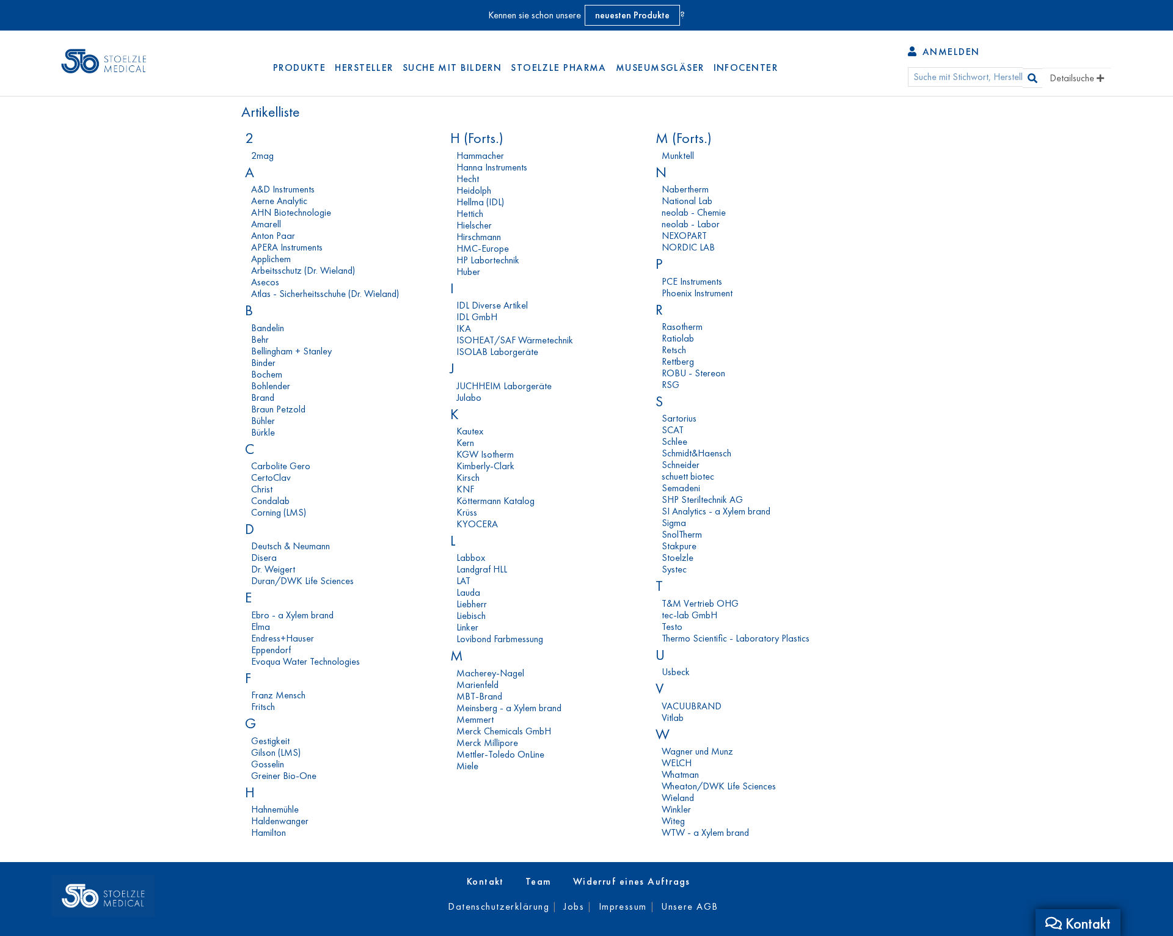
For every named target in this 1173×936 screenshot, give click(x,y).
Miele (467, 766)
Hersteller (364, 67)
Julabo (468, 397)
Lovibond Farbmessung (499, 639)
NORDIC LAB (688, 247)
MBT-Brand (479, 696)
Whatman (680, 774)
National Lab (687, 201)
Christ (261, 489)
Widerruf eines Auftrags (631, 881)
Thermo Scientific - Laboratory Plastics (735, 638)
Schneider (681, 464)
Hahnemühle (275, 809)
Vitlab (673, 717)
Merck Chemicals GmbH (503, 731)
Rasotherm (682, 326)
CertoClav (271, 477)
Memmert (475, 719)
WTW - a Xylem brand (705, 832)
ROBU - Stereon (693, 373)
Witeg (673, 821)
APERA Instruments (287, 247)
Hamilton (268, 832)
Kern (465, 442)
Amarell (266, 224)
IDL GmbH (476, 317)
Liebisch (471, 615)
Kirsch (468, 477)
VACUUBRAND (692, 706)
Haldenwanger (280, 821)
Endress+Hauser (282, 638)
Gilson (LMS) (276, 752)
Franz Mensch (278, 695)
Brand (262, 397)
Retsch (674, 350)
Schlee (674, 441)
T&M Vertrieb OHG (700, 603)
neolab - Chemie (694, 212)
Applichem (271, 259)
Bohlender (270, 386)
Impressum (623, 906)
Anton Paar (273, 235)
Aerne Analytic (279, 201)
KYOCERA (477, 524)
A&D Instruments (283, 189)
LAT (463, 581)
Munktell (678, 155)
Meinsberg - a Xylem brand (508, 708)
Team (538, 881)
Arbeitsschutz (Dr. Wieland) (303, 270)
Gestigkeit (270, 741)
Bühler (263, 420)
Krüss (466, 512)
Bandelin (267, 328)
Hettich (469, 213)
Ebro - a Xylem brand (292, 615)
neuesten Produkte (632, 15)
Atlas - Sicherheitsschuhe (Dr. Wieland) (325, 293)
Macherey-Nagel (490, 673)
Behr (260, 339)
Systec (674, 569)
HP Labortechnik (487, 260)
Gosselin (267, 764)
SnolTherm (682, 534)
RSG (670, 384)
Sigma (674, 522)
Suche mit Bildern (452, 67)
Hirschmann (478, 237)
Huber (468, 271)
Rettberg (678, 361)
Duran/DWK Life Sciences (302, 581)
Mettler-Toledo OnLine (500, 754)
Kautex (469, 431)
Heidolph (473, 190)
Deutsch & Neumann (290, 546)
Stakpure (679, 546)
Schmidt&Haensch (696, 453)
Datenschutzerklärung (498, 906)
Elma (260, 626)
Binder (263, 362)
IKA (463, 328)
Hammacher (480, 155)
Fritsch (263, 706)
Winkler (676, 809)
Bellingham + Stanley (291, 351)
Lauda (468, 592)
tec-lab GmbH (689, 615)
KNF (465, 489)
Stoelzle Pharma (559, 67)
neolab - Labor (691, 224)
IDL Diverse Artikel (492, 305)
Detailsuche (1073, 78)
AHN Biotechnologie (291, 212)
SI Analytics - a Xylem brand (716, 511)
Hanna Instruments (491, 167)
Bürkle (263, 432)
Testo (672, 626)
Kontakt (485, 881)
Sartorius (679, 418)
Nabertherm (685, 189)
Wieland (678, 797)
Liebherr (471, 604)
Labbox (470, 557)
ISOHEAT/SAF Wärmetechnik (514, 340)
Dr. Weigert (273, 569)
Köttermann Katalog (495, 500)
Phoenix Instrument (697, 293)
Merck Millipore (487, 742)
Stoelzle (677, 557)
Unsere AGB (689, 906)
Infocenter (746, 67)
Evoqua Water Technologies (305, 661)
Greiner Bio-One (283, 775)
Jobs (573, 906)
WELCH (677, 763)
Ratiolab (678, 338)
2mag (262, 155)
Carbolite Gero (280, 466)
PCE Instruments (692, 281)
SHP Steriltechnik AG (702, 499)
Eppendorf (271, 650)
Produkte (299, 67)
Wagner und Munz (697, 751)
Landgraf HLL (481, 569)
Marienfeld (477, 684)
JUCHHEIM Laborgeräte (504, 386)
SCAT (673, 430)
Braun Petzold (278, 409)
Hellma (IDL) (480, 202)
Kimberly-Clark (485, 466)
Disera (264, 557)
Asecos (265, 282)
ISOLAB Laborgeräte (497, 351)
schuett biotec (688, 476)
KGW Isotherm (485, 454)
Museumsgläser (660, 67)
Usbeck (676, 672)
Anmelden (949, 51)
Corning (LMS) (278, 512)
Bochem (266, 374)
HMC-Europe (482, 248)
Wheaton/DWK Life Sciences (719, 786)
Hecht (467, 179)
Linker (467, 627)
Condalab (270, 500)
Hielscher (474, 225)
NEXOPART (684, 235)
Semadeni (681, 488)
